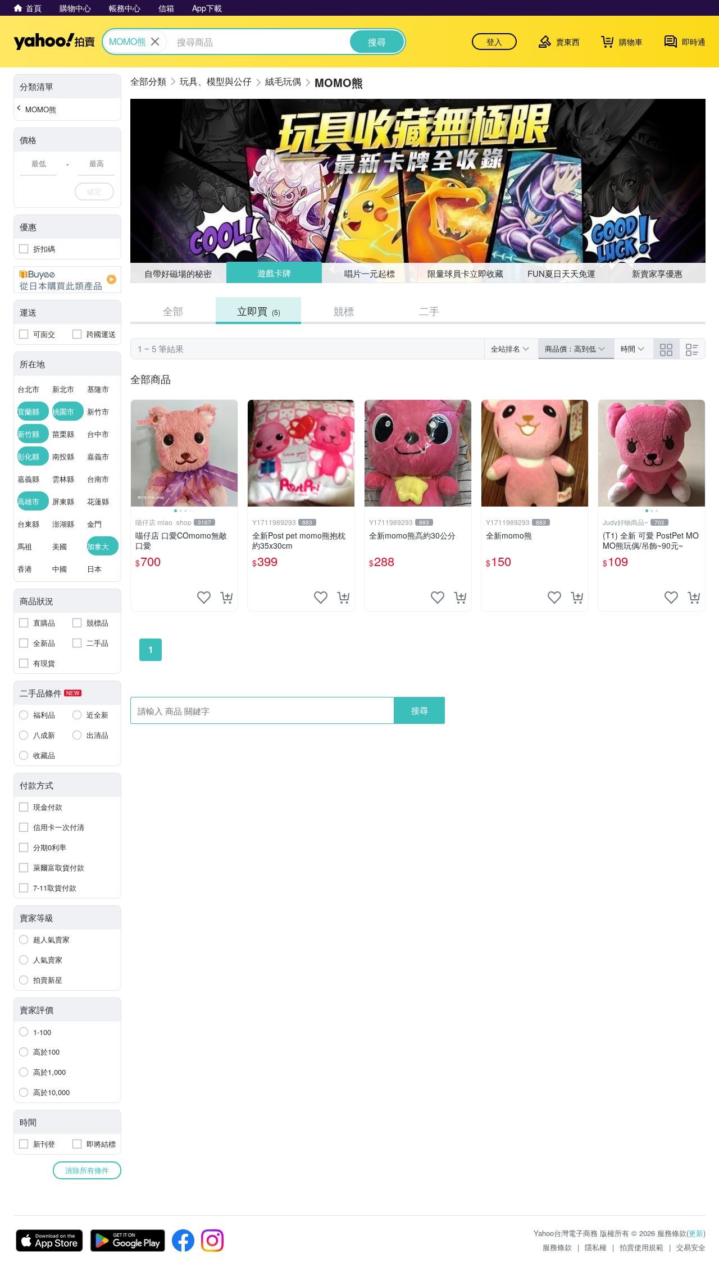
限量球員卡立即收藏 (465, 273)
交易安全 (691, 1247)
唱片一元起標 (370, 273)
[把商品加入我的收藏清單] (204, 597)
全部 (173, 310)
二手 (429, 310)
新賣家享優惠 (657, 273)
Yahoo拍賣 (54, 41)
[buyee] (67, 279)
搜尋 (419, 710)
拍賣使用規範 (641, 1247)
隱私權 (596, 1247)
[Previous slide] (138, 453)
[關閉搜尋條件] (155, 41)
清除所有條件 (87, 1170)
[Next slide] (230, 453)
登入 (494, 41)
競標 (344, 310)
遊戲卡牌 (273, 273)
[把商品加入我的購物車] (226, 597)
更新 (696, 1233)
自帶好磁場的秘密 (178, 273)
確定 (94, 191)
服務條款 (557, 1247)
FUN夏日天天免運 (561, 273)
